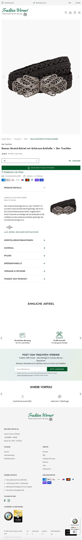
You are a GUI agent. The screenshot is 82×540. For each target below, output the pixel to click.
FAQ (70, 3)
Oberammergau (9, 455)
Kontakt (78, 3)
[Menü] (78, 518)
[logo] (15, 12)
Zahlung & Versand (49, 459)
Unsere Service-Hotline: (12, 434)
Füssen (6, 452)
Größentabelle (76, 161)
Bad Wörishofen (9, 459)
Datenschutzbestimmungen (25, 375)
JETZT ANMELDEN (57, 369)
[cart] (75, 12)
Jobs (44, 465)
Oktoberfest (47, 469)
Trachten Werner (6, 139)
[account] (70, 12)
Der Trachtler (7, 144)
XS (5, 161)
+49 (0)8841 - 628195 (10, 437)
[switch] (75, 532)
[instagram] (9, 501)
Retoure (45, 462)
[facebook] (4, 501)
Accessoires (17, 139)
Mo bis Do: (7, 441)
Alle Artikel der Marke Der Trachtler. (21, 232)
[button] (79, 12)
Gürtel (25, 139)
